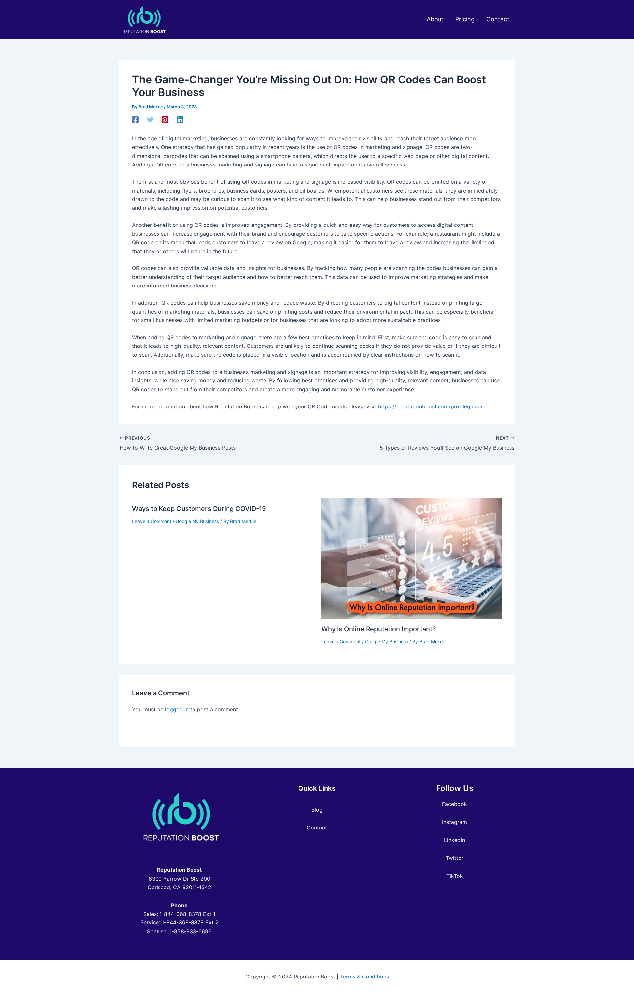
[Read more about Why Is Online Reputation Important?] (411, 558)
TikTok (454, 876)
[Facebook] (135, 119)
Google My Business (197, 521)
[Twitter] (150, 119)
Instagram (454, 822)
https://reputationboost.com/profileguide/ (430, 406)
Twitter (454, 858)
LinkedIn (454, 840)
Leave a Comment (151, 521)
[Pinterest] (165, 119)
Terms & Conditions (364, 976)
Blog (317, 809)
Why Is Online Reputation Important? (378, 629)
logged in (177, 709)
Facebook (454, 804)
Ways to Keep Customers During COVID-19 (199, 509)
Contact (317, 827)
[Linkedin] (180, 119)
